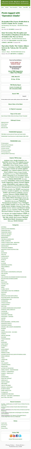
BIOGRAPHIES (4, 237)
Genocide (17, 179)
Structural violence (7, 211)
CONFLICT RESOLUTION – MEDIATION (10, 242)
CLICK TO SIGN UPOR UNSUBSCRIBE (15, 88)
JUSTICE (3, 270)
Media (17, 194)
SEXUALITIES (4, 366)
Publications (4, 126)
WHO (25, 219)
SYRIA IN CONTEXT (5, 302)
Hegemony (9, 182)
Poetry (3, 204)
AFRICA (3, 261)
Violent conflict (24, 215)
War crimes (9, 217)
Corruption (6, 169)
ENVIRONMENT (5, 313)
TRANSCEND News (5, 230)
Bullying (25, 163)
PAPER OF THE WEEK (6, 234)
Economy (12, 174)
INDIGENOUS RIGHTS (6, 323)
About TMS (25, 7)
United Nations (17, 213)
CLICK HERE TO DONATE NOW (15, 63)
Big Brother (10, 163)
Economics (6, 174)
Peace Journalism (13, 7)
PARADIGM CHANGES (6, 325)
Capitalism (6, 165)
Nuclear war (25, 197)
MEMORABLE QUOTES (6, 265)
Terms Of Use (4, 424)
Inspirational (10, 185)
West (5, 219)
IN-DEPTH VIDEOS (5, 388)
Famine (4, 177)
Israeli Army (5, 191)
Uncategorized (4, 392)
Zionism (20, 221)
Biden (4, 163)
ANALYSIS (19, 40)
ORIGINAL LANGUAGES (6, 387)
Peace (20, 203)
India (17, 184)
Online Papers (4, 124)
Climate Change (18, 165)
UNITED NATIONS (5, 304)
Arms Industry (20, 162)
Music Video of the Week (6, 397)
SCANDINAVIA (4, 301)
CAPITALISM (4, 311)
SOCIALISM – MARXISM (6, 314)
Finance (12, 177)
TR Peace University (5, 146)
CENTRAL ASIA (4, 283)
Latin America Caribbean (15, 192)
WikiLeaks (10, 221)
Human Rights (24, 182)
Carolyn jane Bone (5, 406)
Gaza (11, 179)
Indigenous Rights (23, 184)
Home (2, 7)
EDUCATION (4, 282)
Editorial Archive (5, 122)
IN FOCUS (3, 259)
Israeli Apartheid (25, 189)
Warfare (25, 217)
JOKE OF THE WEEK (6, 385)
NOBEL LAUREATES (6, 240)
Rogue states (25, 206)
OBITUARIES (4, 383)
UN (10, 213)
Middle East (24, 194)
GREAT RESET (4, 344)
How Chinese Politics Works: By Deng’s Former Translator (14, 116)
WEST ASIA (3, 306)
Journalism (25, 191)
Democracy (26, 170)
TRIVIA (2, 357)
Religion (13, 206)
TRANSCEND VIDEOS (6, 232)
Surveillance (17, 211)
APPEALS (3, 294)
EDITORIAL (3, 227)
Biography (15, 163)
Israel (18, 189)
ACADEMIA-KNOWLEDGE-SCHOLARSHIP (11, 308)
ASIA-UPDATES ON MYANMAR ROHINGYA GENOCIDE (13, 277)
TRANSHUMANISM (5, 339)
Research (19, 206)
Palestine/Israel (6, 203)
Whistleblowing (20, 219)
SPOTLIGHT (4, 292)
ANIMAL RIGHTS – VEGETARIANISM (9, 370)
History (16, 182)
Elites (17, 174)
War (4, 217)
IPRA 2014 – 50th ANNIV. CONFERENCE (10, 395)
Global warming (20, 180)
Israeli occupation (13, 191)
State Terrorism (23, 209)
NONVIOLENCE (5, 246)
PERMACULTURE (5, 352)
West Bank (11, 219)
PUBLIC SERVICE (5, 356)
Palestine (22, 201)
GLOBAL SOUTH (5, 289)
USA (25, 213)
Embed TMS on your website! (15, 439)
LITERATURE (4, 359)
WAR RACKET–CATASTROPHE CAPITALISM (11, 271)
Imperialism (11, 184)
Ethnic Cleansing (8, 175)
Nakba (8, 197)
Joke (21, 191)
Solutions (15, 209)
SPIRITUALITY (4, 380)
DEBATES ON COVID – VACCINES (9, 332)
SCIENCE (3, 333)
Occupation (15, 199)
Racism (8, 206)
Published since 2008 (15, 446)
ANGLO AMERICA (5, 266)
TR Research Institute (6, 150)
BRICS (21, 163)
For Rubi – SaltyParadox (6, 404)
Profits (17, 204)
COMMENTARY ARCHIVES (7, 394)
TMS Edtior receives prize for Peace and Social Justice (13, 134)
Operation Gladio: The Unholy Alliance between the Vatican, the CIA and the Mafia (15, 48)
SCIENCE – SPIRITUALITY (7, 373)
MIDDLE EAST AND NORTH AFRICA (9, 296)
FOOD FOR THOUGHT (6, 378)
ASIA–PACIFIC (4, 273)
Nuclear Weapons (7, 199)
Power (13, 204)
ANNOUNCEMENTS (5, 235)
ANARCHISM (4, 351)
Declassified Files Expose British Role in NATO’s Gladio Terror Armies (15, 22)
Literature (25, 192)
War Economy (18, 217)
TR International (4, 143)
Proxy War (22, 204)
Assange (26, 162)
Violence (17, 215)
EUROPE (11, 29)
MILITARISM (12, 40)
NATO (12, 197)
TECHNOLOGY (4, 258)
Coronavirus (25, 167)
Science (9, 208)
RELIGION (3, 337)
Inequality (4, 185)
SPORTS (3, 375)
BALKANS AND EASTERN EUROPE (9, 278)
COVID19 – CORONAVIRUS (7, 371)
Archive (6, 7)
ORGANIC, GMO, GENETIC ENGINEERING (11, 326)
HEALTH (3, 320)
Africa (11, 160)
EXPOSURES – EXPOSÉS (7, 316)
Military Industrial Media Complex (16, 196)
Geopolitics (11, 180)
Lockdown (6, 194)
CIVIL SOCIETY (4, 363)
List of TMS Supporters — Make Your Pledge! (15, 72)
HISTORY (10, 42)
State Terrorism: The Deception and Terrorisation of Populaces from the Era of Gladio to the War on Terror (15, 35)
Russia (4, 208)
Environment (24, 174)
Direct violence (8, 172)
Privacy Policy (4, 428)
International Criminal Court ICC (12, 187)
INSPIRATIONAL (5, 376)
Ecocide (24, 172)
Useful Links (4, 423)
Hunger (4, 184)
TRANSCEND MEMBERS (7, 247)
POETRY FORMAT (5, 382)
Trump (27, 211)
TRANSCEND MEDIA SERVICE (15, 2)
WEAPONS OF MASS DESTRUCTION (9, 249)
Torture (22, 211)
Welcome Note (4, 127)
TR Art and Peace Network (7, 145)
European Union (23, 175)
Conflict (18, 167)
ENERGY (3, 275)
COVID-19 (13, 169)
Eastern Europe (18, 172)
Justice (5, 192)
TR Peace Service (5, 148)
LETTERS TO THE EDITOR (7, 368)
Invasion (10, 189)
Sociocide (9, 209)
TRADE (3, 347)
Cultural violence (17, 170)
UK (3, 213)
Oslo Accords (14, 201)
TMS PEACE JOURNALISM (7, 239)
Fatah (8, 177)
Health (4, 182)
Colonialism (11, 167)
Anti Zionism (12, 162)
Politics (7, 204)
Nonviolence (18, 197)
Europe (16, 175)
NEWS (2, 268)
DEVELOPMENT (5, 349)
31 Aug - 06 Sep (15, 79)
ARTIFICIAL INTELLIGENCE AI (8, 309)
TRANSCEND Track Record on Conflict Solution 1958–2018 (14, 136)
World (16, 221)
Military (5, 196)
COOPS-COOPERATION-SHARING (9, 244)
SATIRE (3, 330)
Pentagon (25, 203)
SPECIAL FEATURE (5, 335)
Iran (14, 189)
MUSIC (2, 361)
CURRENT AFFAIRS (5, 364)
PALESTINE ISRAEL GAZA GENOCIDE (10, 297)
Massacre (12, 194)
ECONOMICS (4, 345)
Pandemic (15, 203)
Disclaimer (3, 426)
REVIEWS (13, 53)
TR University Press (5, 151)
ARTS (2, 340)
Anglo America (19, 160)
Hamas (27, 180)
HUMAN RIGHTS (5, 256)
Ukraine (6, 213)
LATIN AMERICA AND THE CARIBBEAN (10, 290)
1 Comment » (20, 53)
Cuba (10, 170)
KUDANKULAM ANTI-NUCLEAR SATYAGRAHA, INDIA (13, 354)
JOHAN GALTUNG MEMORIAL (8, 228)
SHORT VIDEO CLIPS (6, 390)
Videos (20, 7)
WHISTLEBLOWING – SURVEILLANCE (10, 321)
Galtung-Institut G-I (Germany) (8, 153)
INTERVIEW (4, 342)
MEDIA (2, 287)
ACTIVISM (3, 263)
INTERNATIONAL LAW (6, 299)
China (12, 165)
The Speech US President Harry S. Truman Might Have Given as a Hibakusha (13, 416)
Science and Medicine (18, 208)
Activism (7, 160)
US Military (9, 215)
